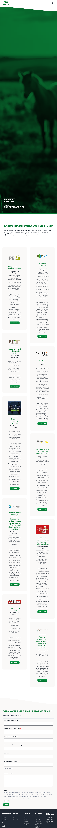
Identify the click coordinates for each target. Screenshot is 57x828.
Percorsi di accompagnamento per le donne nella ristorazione (43, 541)
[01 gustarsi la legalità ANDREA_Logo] (42, 439)
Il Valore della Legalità (15, 609)
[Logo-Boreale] (42, 253)
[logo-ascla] (6, 1)
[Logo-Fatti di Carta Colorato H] (42, 627)
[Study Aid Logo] (42, 352)
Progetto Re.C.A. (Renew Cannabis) (14, 268)
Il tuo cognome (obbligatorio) (12, 728)
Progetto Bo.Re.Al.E (42, 264)
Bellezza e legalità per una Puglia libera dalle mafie (42, 451)
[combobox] (8, 768)
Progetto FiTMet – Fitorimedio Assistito (14, 351)
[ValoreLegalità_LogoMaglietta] (14, 600)
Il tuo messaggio (8, 773)
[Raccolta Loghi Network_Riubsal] (14, 504)
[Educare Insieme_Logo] (14, 402)
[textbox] (8, 768)
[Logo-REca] (14, 253)
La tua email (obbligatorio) (11, 736)
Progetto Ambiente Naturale (14, 421)
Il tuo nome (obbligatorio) (11, 720)
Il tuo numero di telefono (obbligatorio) (15, 745)
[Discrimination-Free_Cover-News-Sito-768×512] (42, 525)
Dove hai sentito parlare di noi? (12, 761)
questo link (31, 798)
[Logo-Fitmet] (14, 339)
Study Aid (42, 360)
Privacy (6, 790)
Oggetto (6, 753)
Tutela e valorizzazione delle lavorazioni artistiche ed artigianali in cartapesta (42, 642)
